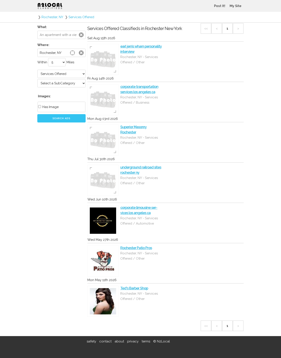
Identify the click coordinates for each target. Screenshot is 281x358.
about (119, 341)
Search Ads (61, 118)
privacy (133, 341)
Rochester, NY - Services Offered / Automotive (139, 220)
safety (91, 341)
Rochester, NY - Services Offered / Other (139, 59)
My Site (235, 6)
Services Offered (81, 17)
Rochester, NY (52, 17)
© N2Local (161, 341)
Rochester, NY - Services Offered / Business (139, 100)
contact (105, 341)
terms (146, 341)
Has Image (50, 107)
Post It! (219, 6)
